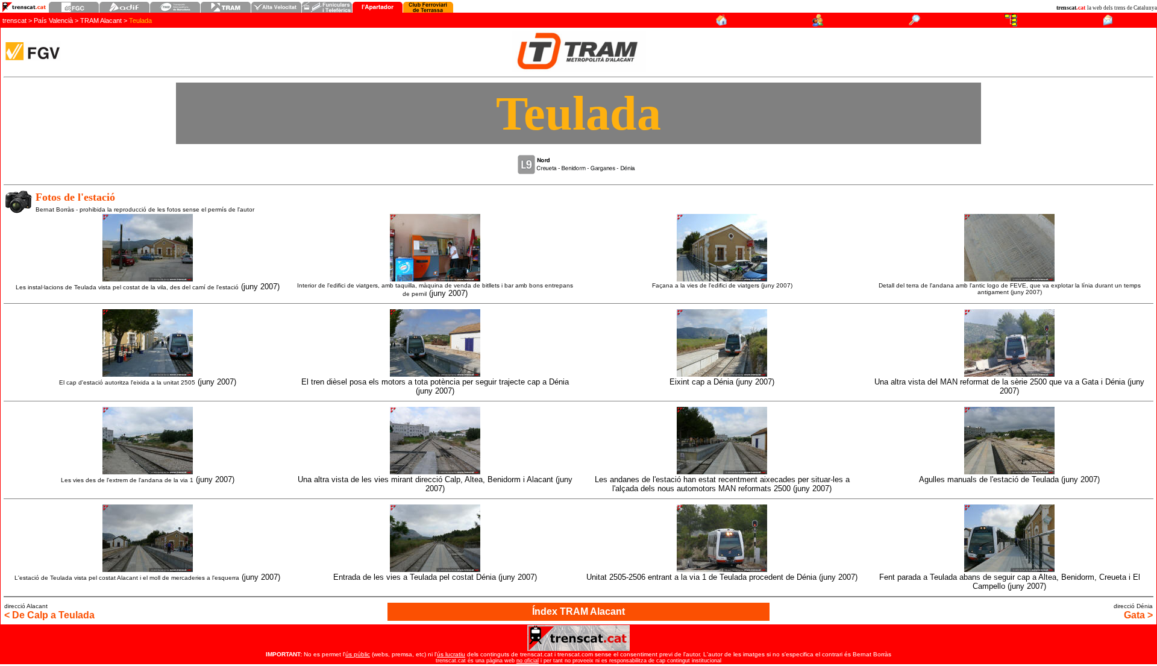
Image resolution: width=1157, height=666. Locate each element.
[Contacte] (1107, 23)
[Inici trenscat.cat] (721, 23)
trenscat (15, 20)
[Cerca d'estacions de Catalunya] (914, 23)
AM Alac (101, 20)
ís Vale (53, 20)
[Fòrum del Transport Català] (818, 23)
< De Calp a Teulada (49, 615)
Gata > (1138, 615)
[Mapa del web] (1011, 23)
